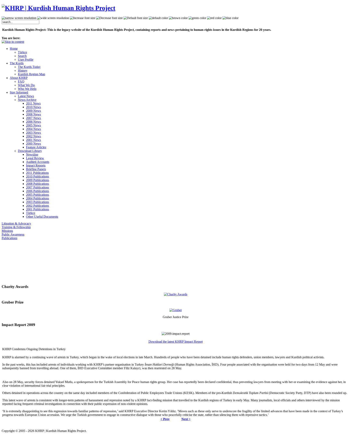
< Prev (165, 419)
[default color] (158, 18)
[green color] (197, 18)
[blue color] (230, 18)
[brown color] (178, 18)
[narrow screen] (19, 18)
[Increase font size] (82, 18)
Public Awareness (13, 234)
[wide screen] (53, 18)
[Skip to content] (13, 41)
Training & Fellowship (16, 227)
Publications (9, 238)
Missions (7, 231)
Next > (186, 419)
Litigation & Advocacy (16, 223)
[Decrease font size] (109, 18)
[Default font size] (136, 18)
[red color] (214, 18)
